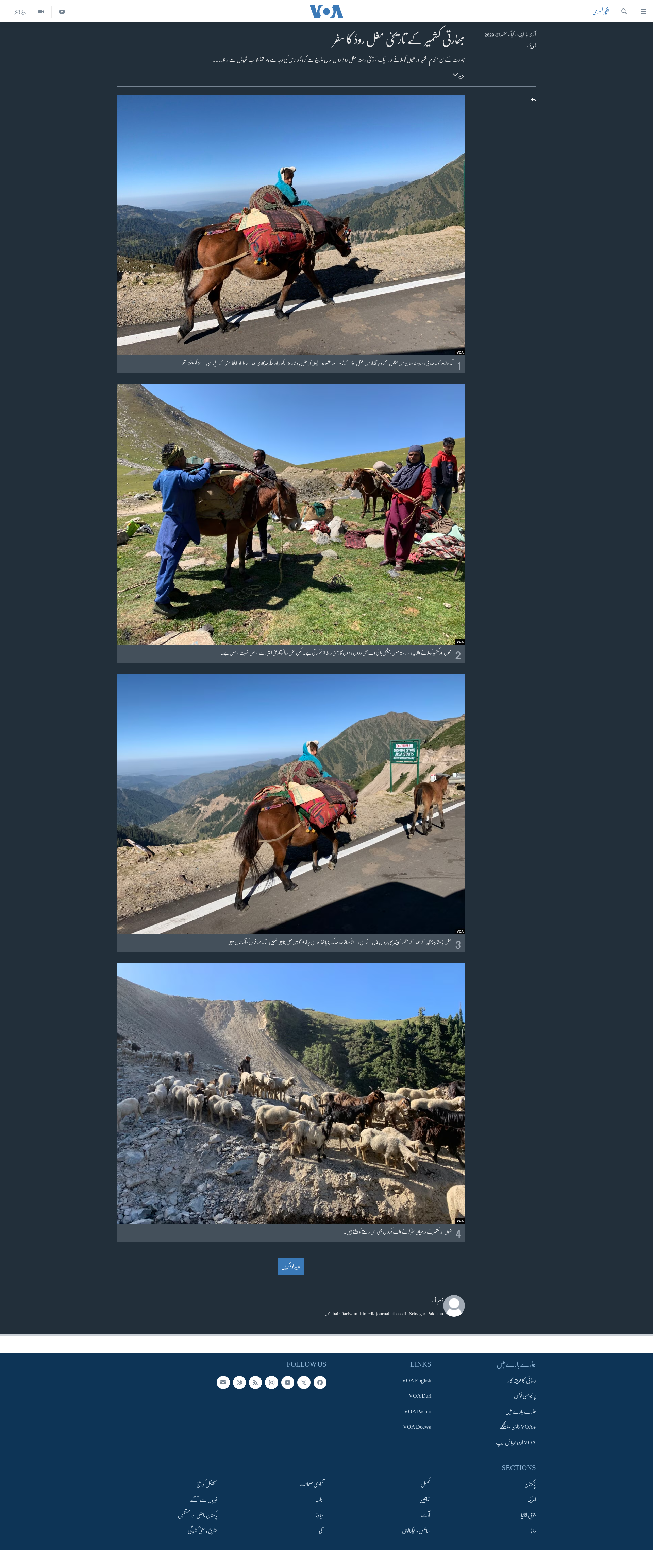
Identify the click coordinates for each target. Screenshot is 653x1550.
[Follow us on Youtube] (287, 1382)
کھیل (425, 1484)
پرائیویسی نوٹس (525, 1396)
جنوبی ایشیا (528, 1515)
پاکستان (530, 1484)
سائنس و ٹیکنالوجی (416, 1531)
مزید (461, 75)
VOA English (416, 1380)
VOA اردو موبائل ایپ (516, 1442)
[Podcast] (239, 1382)
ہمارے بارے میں (520, 1411)
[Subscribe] (223, 1382)
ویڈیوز (320, 1515)
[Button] (532, 102)
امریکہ (531, 1500)
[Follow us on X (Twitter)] (303, 1382)
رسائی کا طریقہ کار (522, 1380)
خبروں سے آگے (204, 1500)
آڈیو (321, 1531)
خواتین (424, 1500)
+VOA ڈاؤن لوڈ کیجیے (518, 1427)
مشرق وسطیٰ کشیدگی (203, 1531)
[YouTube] (61, 12)
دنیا (533, 1531)
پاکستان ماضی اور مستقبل (198, 1515)
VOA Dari (420, 1396)
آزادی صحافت (311, 1484)
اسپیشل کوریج (207, 1484)
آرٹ (425, 1515)
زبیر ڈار (531, 45)
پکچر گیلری (600, 11)
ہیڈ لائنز (21, 11)
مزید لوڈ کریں (291, 1266)
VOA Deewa (417, 1427)
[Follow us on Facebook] (320, 1382)
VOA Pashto (417, 1411)
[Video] (41, 12)
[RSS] (255, 1382)
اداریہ (319, 1500)
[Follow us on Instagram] (271, 1382)
